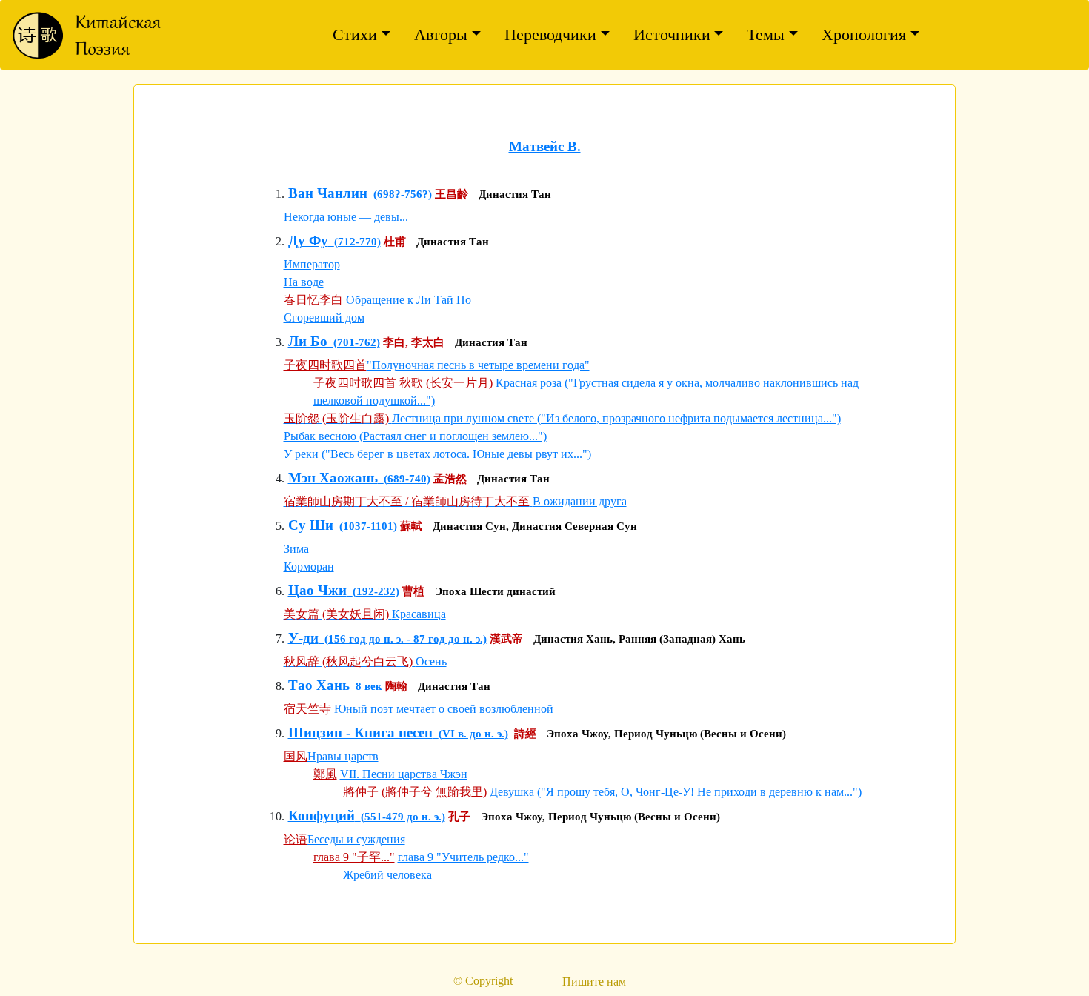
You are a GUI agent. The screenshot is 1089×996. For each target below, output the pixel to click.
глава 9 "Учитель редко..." (463, 857)
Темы (766, 34)
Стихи (355, 34)
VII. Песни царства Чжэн (403, 774)
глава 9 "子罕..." (354, 857)
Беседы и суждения (356, 839)
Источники (671, 34)
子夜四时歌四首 (325, 365)
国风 (295, 756)
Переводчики (550, 34)
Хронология (864, 34)
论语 (295, 839)
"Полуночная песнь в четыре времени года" (478, 365)
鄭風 (325, 774)
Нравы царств (343, 756)
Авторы (440, 34)
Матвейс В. (545, 146)
